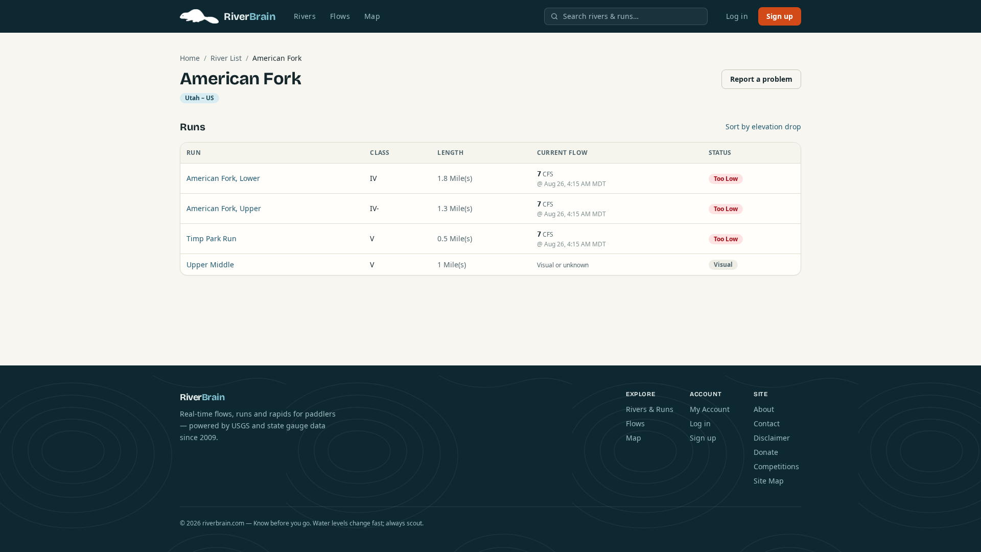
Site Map (769, 481)
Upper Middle (210, 264)
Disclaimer (772, 438)
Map (372, 16)
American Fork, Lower (223, 178)
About (764, 409)
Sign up (779, 16)
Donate (766, 452)
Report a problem (761, 79)
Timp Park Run (211, 238)
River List (226, 58)
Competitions (776, 466)
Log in (737, 16)
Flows (340, 16)
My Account (710, 409)
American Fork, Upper (223, 208)
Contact (767, 423)
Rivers (305, 16)
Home (190, 58)
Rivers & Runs (649, 409)
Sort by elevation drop (763, 126)
